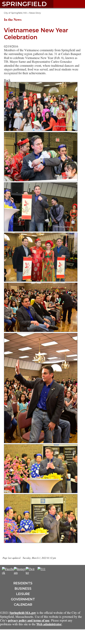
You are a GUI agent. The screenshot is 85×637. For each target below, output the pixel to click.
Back (7, 80)
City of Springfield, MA (15, 13)
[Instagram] (20, 572)
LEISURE (23, 594)
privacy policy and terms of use (28, 620)
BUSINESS (23, 588)
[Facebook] (8, 572)
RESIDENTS (22, 583)
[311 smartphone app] (41, 569)
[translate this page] (53, 571)
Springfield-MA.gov (22, 612)
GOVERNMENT (23, 599)
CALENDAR (23, 605)
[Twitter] (30, 572)
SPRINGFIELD (24, 4)
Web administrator (49, 624)
